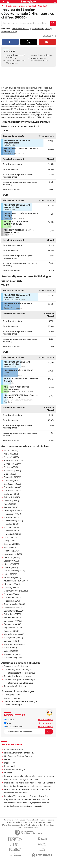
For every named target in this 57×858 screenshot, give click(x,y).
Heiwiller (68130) (11, 524)
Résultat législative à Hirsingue (18, 676)
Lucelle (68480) (11, 567)
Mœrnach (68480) (12, 584)
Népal (7, 759)
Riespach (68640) (12, 601)
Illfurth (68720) (10, 537)
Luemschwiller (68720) (14, 571)
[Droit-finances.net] (42, 844)
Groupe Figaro (49, 825)
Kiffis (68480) (10, 547)
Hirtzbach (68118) (9, 32)
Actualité (10, 719)
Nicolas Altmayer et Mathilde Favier (20, 753)
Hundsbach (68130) (12, 534)
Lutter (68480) (10, 574)
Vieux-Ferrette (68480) (14, 634)
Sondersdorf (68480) (13, 617)
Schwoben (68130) (12, 614)
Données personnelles (43, 822)
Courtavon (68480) (12, 484)
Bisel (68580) (10, 474)
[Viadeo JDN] (42, 849)
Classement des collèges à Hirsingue (20, 701)
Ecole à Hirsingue (12, 698)
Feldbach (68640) (12, 497)
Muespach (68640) (12, 577)
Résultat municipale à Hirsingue (18, 683)
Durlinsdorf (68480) (12, 487)
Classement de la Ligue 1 (15, 769)
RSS (20, 822)
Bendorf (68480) (11, 457)
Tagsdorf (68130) (11, 631)
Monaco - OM (10, 763)
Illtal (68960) (9, 541)
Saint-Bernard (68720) (14, 611)
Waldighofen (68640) (13, 637)
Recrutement (28, 822)
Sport (8, 723)
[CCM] (42, 839)
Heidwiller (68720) (12, 517)
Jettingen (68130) (12, 544)
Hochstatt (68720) (12, 531)
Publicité (43, 820)
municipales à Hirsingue (39, 112)
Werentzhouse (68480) (14, 644)
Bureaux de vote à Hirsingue (41, 55)
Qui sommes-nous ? (10, 820)
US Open (8, 773)
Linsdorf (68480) (11, 564)
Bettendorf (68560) (20, 28)
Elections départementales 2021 (21, 6)
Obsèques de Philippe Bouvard (18, 756)
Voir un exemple (45, 719)
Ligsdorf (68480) (11, 561)
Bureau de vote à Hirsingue (16, 666)
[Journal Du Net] (14, 844)
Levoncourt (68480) (13, 554)
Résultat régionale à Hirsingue (17, 669)
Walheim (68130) (11, 641)
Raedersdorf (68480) (13, 597)
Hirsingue (34, 58)
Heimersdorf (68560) (41, 28)
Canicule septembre (13, 749)
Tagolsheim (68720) (13, 628)
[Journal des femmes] (14, 839)
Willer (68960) (10, 647)
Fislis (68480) (10, 504)
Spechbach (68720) (13, 621)
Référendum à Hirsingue (15, 686)
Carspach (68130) (11, 480)
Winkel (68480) (11, 651)
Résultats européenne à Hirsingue (19, 679)
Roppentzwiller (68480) (14, 604)
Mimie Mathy (10, 766)
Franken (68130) (11, 507)
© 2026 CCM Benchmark (28, 828)
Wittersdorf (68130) (12, 654)
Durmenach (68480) (13, 490)
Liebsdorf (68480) (12, 557)
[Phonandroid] (42, 855)
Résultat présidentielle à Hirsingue (19, 673)
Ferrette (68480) (11, 500)
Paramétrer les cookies (11, 825)
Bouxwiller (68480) (12, 477)
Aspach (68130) (11, 454)
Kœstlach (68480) (12, 551)
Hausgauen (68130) (12, 514)
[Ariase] (14, 855)
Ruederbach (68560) (13, 607)
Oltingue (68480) (11, 594)
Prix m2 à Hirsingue (13, 705)
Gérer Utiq (24, 825)
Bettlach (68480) (11, 467)
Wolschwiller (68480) (13, 658)
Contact (51, 820)
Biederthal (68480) (12, 470)
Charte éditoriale (32, 820)
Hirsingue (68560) (12, 695)
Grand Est (42, 6)
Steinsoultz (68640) (12, 624)
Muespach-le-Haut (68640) (16, 581)
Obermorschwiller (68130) (16, 591)
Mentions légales (36, 825)
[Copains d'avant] (14, 849)
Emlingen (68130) (12, 494)
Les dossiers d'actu (14, 726)
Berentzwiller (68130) (13, 460)
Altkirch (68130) (11, 450)
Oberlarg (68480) (11, 587)
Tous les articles (12, 822)
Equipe (22, 820)
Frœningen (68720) (13, 510)
